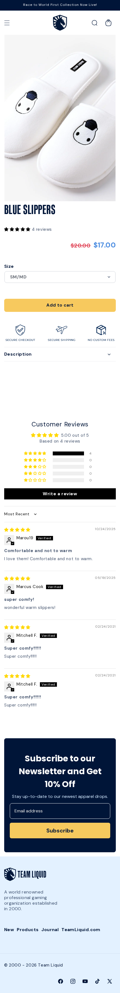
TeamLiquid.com (80, 930)
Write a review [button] (60, 494)
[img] (17, 530)
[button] (7, 23)
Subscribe (60, 830)
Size (9, 266)
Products (28, 930)
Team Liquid (50, 965)
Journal (50, 930)
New (9, 930)
